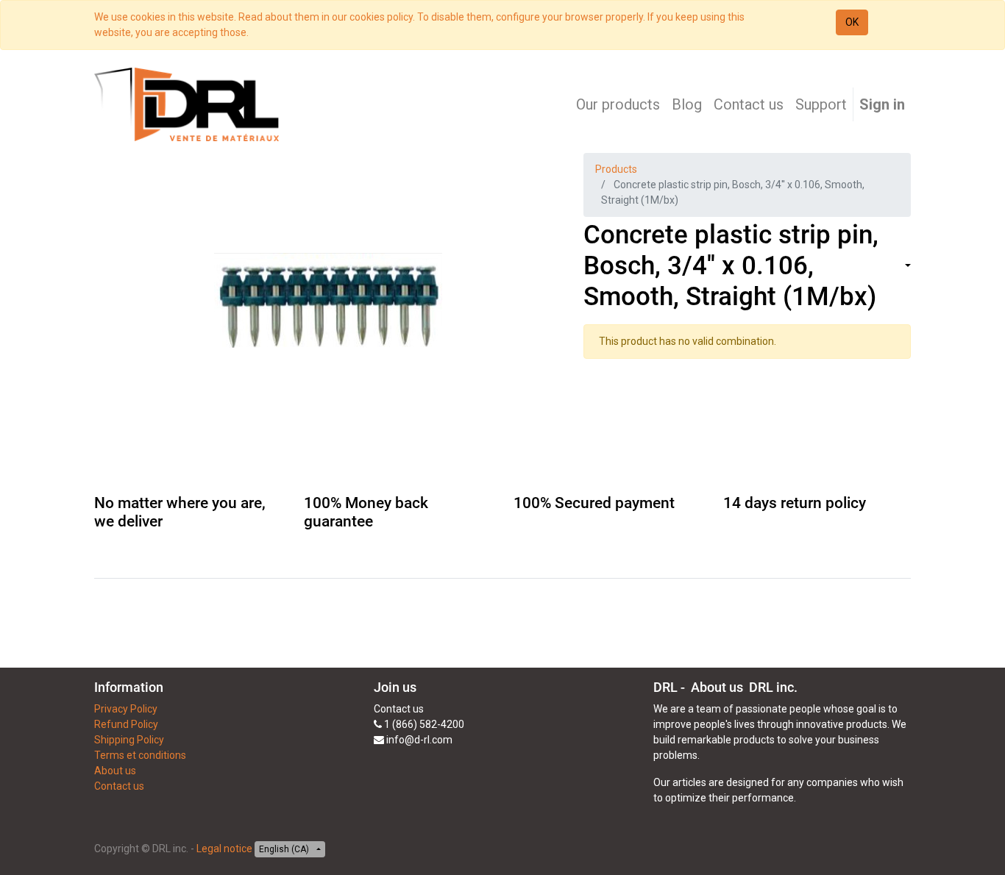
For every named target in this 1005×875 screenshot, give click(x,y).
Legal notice (224, 848)
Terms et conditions (140, 755)
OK (852, 22)
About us (115, 770)
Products (616, 169)
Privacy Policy (125, 709)
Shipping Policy (129, 740)
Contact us (119, 786)
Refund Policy (126, 724)
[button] (906, 266)
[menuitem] (618, 104)
